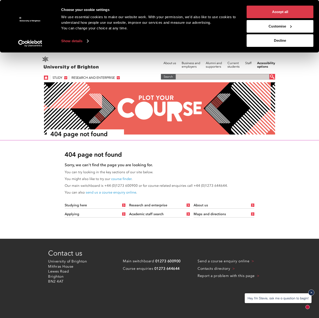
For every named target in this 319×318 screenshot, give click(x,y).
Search (168, 76)
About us (169, 63)
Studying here (76, 205)
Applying (72, 214)
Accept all (280, 12)
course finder (121, 179)
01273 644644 (167, 268)
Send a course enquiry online (224, 261)
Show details (71, 41)
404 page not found (79, 134)
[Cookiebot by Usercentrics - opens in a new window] (30, 43)
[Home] (46, 77)
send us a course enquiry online (111, 192)
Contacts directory (214, 268)
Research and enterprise (93, 78)
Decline (280, 40)
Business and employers (191, 65)
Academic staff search (146, 214)
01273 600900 (168, 261)
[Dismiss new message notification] (311, 293)
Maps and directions (210, 214)
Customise (277, 26)
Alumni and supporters (214, 65)
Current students (233, 65)
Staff (248, 63)
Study (57, 78)
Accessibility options (266, 65)
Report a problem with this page (227, 276)
